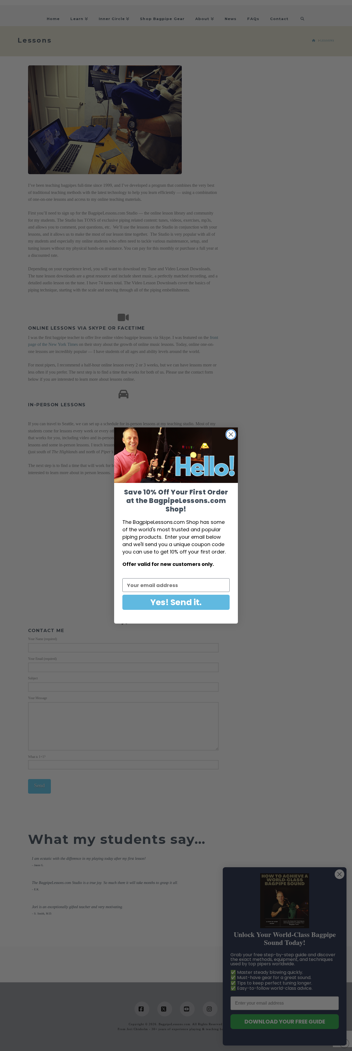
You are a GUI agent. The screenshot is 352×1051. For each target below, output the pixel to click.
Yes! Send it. (176, 602)
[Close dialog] (231, 434)
